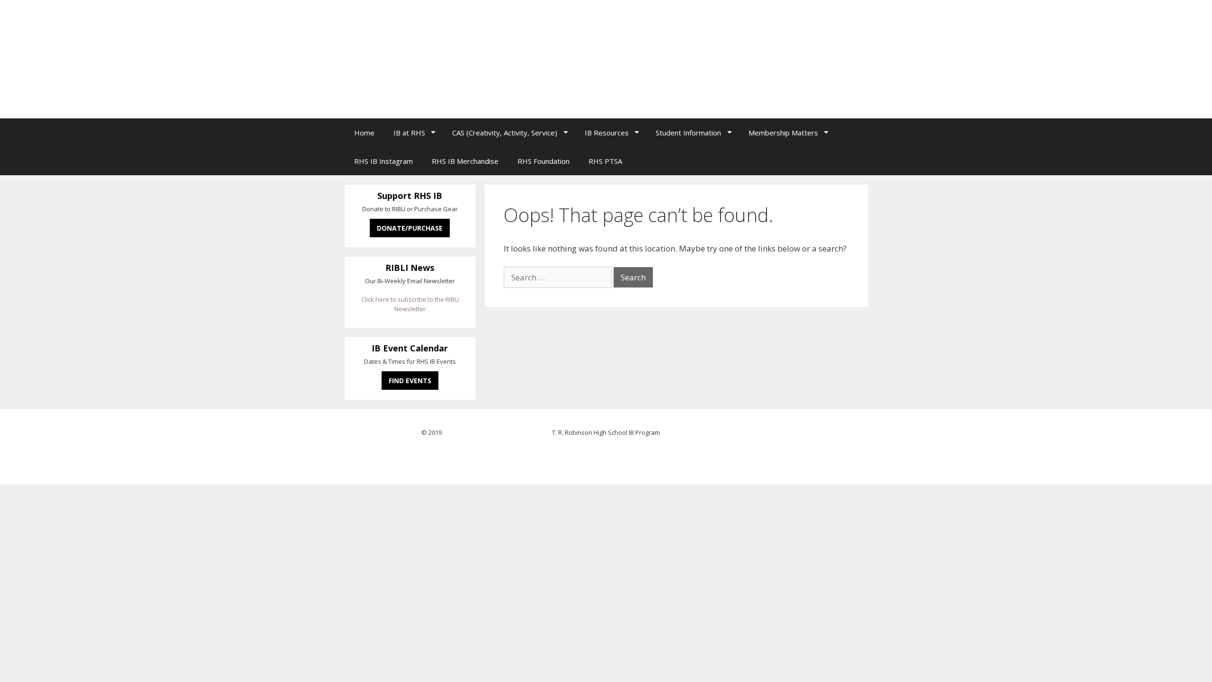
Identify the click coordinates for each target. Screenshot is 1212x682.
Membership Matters (783, 132)
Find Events (410, 380)
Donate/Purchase (410, 228)
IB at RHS (409, 132)
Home (364, 132)
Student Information (688, 132)
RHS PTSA (605, 161)
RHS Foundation (543, 161)
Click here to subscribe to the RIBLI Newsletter (410, 304)
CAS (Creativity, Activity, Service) (504, 132)
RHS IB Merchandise (465, 161)
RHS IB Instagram (383, 161)
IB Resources (607, 132)
